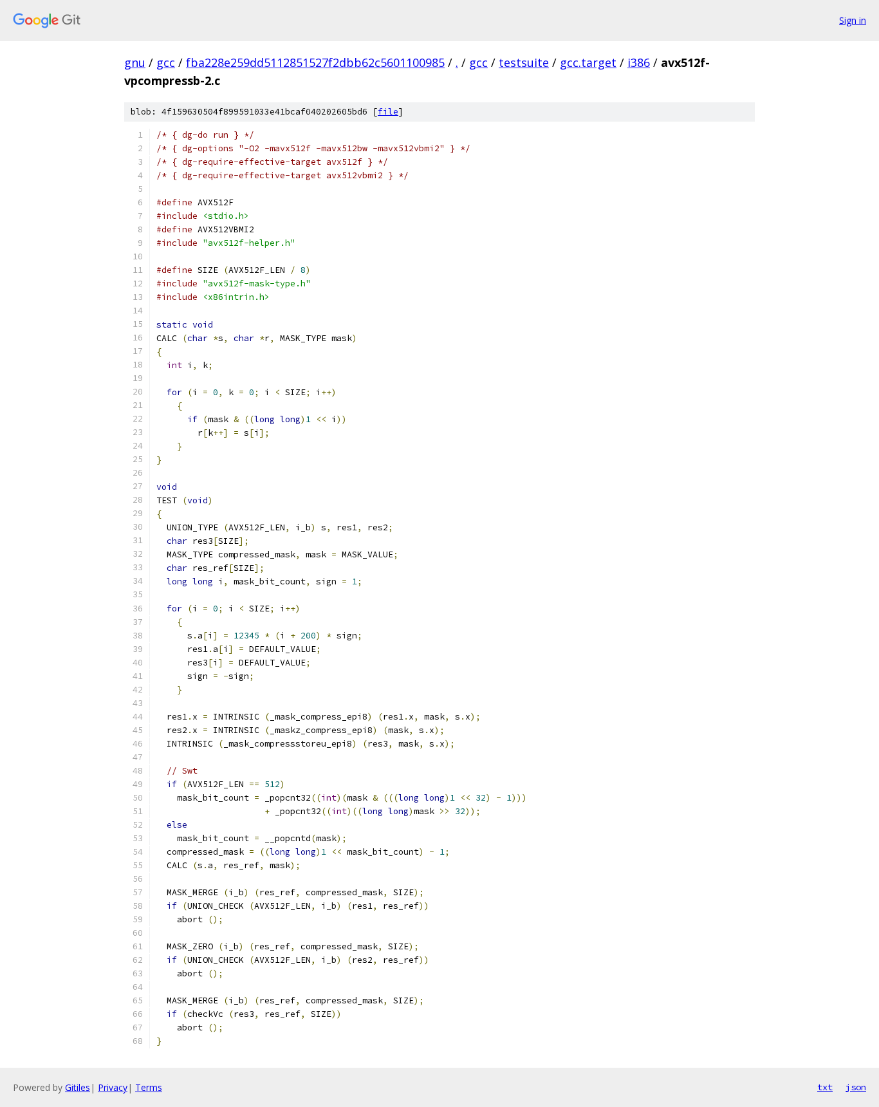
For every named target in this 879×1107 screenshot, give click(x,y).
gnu (134, 62)
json (856, 1087)
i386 (638, 62)
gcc (165, 62)
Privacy (112, 1087)
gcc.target (588, 62)
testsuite (524, 62)
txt (825, 1087)
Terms (148, 1087)
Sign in (852, 20)
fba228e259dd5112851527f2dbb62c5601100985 (315, 62)
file (388, 111)
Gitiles (77, 1087)
